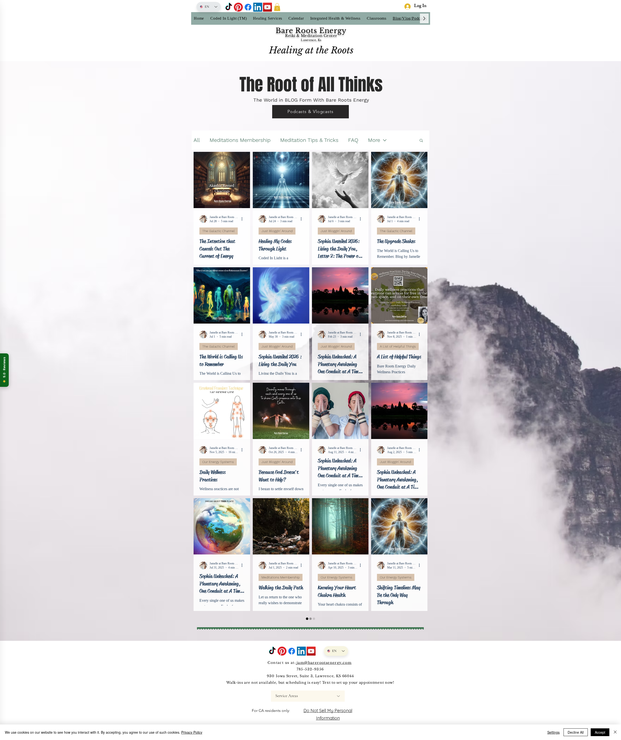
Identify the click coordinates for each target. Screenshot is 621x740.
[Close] (615, 732)
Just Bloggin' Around (277, 231)
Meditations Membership (240, 140)
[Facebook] (248, 7)
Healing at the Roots (311, 50)
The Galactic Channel (218, 231)
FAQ (353, 140)
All (197, 140)
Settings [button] (553, 732)
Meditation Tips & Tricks (309, 140)
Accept (600, 732)
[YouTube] (267, 7)
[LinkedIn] (257, 7)
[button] (277, 7)
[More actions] (243, 219)
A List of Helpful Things (398, 346)
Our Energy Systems (218, 462)
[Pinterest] (238, 7)
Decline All (576, 732)
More (374, 140)
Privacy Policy (191, 732)
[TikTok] (228, 7)
